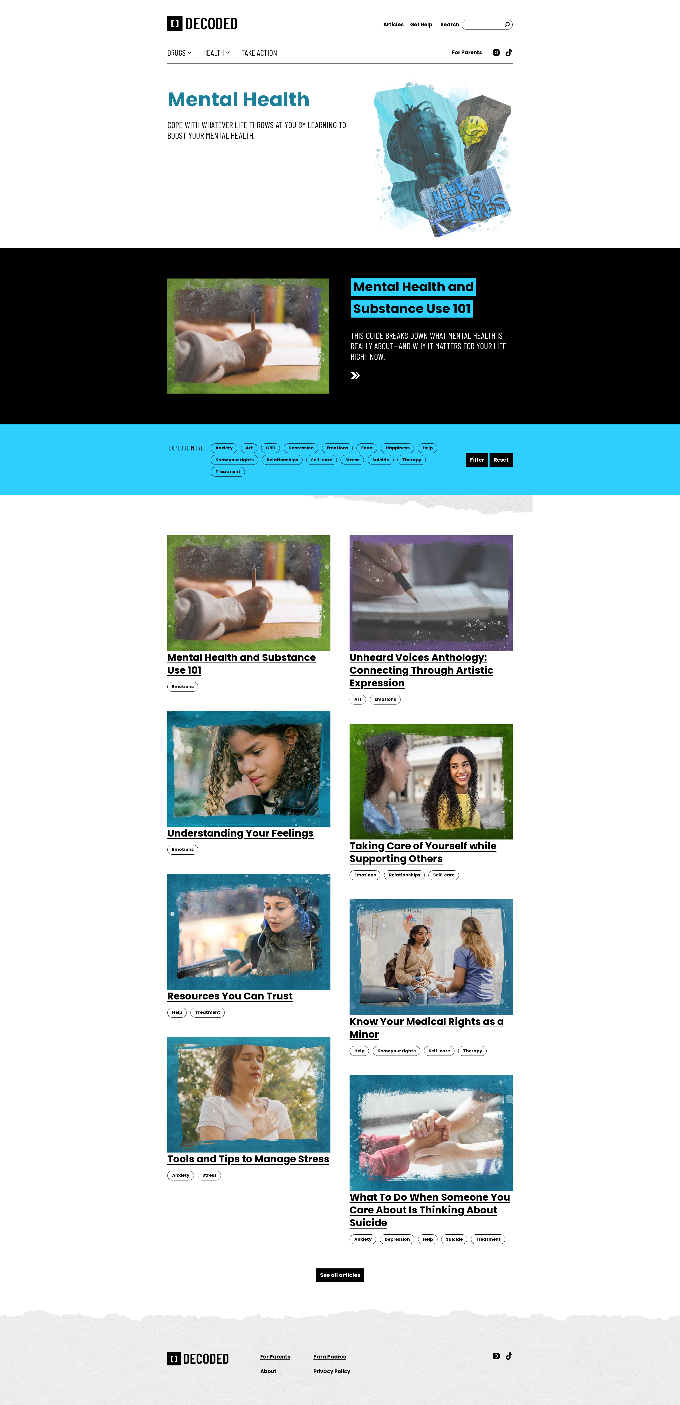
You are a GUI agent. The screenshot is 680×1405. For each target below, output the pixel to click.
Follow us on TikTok (509, 52)
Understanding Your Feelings (240, 833)
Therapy (411, 460)
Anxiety (224, 448)
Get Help (421, 24)
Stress (352, 460)
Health (213, 52)
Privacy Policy (331, 1371)
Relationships (282, 460)
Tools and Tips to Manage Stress (248, 1159)
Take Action (259, 52)
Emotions (337, 448)
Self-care (321, 460)
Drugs (176, 52)
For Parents (467, 52)
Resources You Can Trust (230, 996)
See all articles (340, 1275)
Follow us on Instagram (496, 52)
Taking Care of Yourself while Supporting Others (423, 852)
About (268, 1371)
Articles (393, 24)
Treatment (227, 472)
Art (249, 448)
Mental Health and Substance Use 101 (413, 298)
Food (367, 448)
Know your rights (234, 460)
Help (428, 448)
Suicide (380, 460)
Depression (301, 448)
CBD (270, 448)
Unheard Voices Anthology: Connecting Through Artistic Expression (421, 670)
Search (449, 24)
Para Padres (329, 1356)
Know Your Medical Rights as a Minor (427, 1028)
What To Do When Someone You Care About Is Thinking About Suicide (430, 1210)
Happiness (398, 448)
